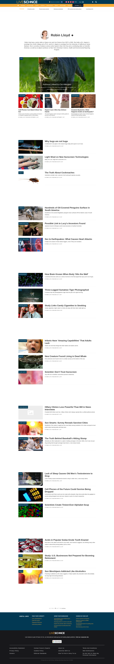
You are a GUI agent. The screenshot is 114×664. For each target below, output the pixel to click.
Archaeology (30, 5)
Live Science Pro (89, 8)
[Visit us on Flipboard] (71, 2)
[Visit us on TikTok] (73, 2)
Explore (69, 5)
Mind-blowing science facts (82, 626)
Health (37, 5)
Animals (23, 5)
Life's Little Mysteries (37, 618)
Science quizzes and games (82, 618)
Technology (63, 5)
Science (42, 5)
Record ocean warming (44, 8)
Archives (63, 608)
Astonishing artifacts (36, 624)
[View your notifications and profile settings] (92, 2)
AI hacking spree (31, 8)
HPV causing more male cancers (74, 8)
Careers (12, 653)
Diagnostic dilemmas (37, 622)
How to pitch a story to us (67, 653)
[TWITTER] (72, 35)
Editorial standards (40, 653)
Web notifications (88, 650)
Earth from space (36, 620)
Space (56, 5)
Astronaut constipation (58, 8)
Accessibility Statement (17, 648)
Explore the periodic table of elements (63, 623)
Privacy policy (14, 650)
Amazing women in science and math (63, 621)
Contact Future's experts (42, 648)
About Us (61, 648)
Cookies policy (39, 650)
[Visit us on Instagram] (66, 2)
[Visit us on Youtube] (68, 2)
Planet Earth (50, 5)
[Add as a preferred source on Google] (57, 641)
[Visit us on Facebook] (62, 2)
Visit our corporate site (82, 637)
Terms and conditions (90, 648)
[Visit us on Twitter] (64, 2)
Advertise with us (64, 650)
